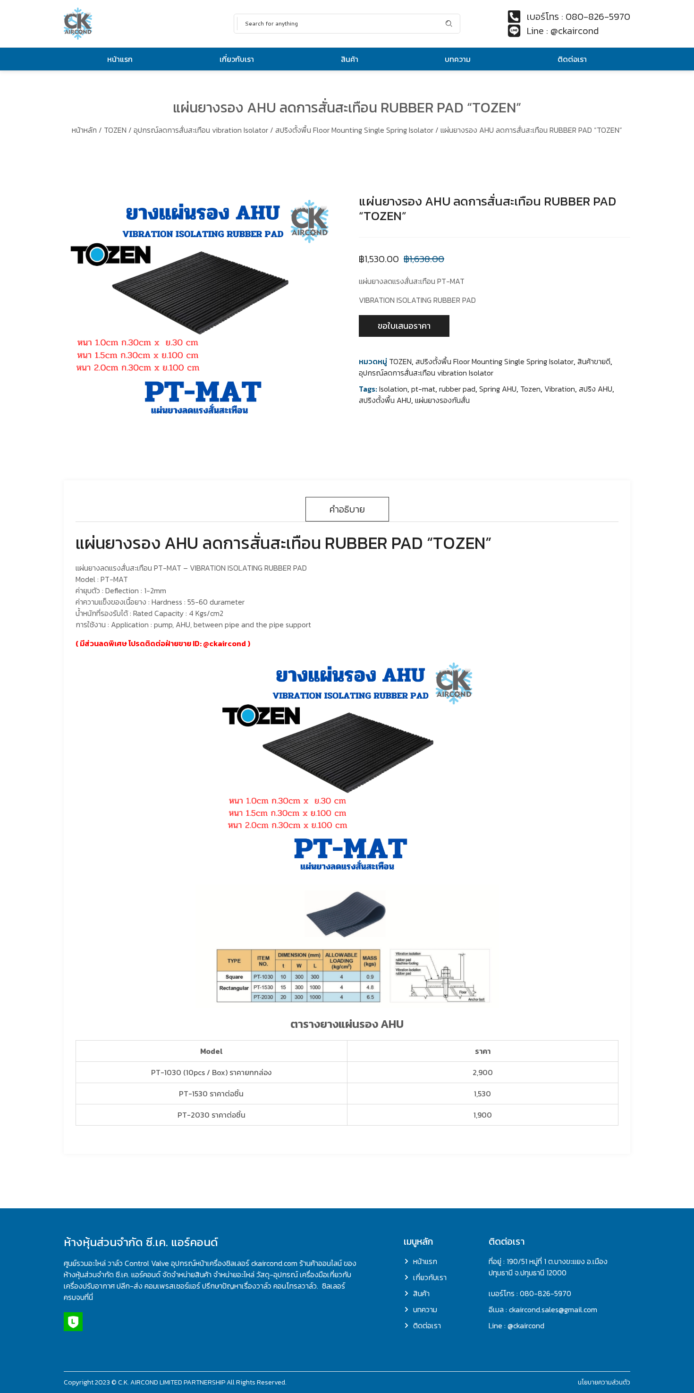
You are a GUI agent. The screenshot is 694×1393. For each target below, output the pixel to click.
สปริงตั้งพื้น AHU (385, 400)
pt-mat (423, 388)
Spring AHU (497, 388)
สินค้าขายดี (593, 361)
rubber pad (457, 388)
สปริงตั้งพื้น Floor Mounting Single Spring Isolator (354, 130)
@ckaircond (224, 643)
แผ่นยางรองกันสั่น (442, 400)
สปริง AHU (595, 388)
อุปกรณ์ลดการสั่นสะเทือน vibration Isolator (201, 130)
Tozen (530, 388)
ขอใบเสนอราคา (404, 325)
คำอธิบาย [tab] (347, 509)
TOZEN (115, 130)
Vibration (559, 388)
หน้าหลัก (84, 130)
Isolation (393, 388)
